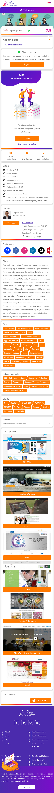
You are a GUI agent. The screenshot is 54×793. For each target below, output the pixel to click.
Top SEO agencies (39, 736)
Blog (6, 736)
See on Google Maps (33, 236)
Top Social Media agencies (38, 745)
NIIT (27, 557)
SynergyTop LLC (18, 30)
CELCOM (27, 462)
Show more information (27, 144)
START (27, 138)
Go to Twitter (42, 701)
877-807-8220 (27, 223)
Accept (27, 787)
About (7, 732)
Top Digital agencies (40, 740)
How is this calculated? (13, 45)
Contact (8, 744)
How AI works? (38, 760)
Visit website (28, 10)
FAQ (6, 740)
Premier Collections (27, 621)
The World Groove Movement (27, 653)
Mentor (27, 526)
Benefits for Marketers (40, 756)
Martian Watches (27, 494)
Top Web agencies (39, 732)
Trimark (27, 685)
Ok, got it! (27, 64)
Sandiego (11, 223)
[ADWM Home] (27, 711)
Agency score (10, 39)
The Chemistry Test (39, 764)
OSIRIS (27, 589)
